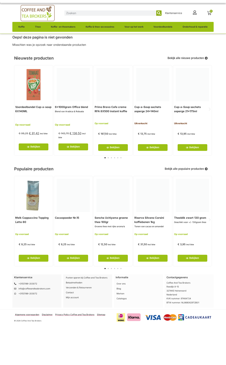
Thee (38, 26)
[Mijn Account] (195, 12)
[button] (16, 109)
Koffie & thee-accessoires (100, 26)
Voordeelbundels (162, 26)
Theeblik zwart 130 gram (190, 217)
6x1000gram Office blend (71, 107)
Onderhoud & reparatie (195, 26)
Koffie (21, 26)
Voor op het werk (133, 26)
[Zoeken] (159, 13)
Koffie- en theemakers (63, 26)
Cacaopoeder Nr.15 (67, 217)
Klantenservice (173, 12)
